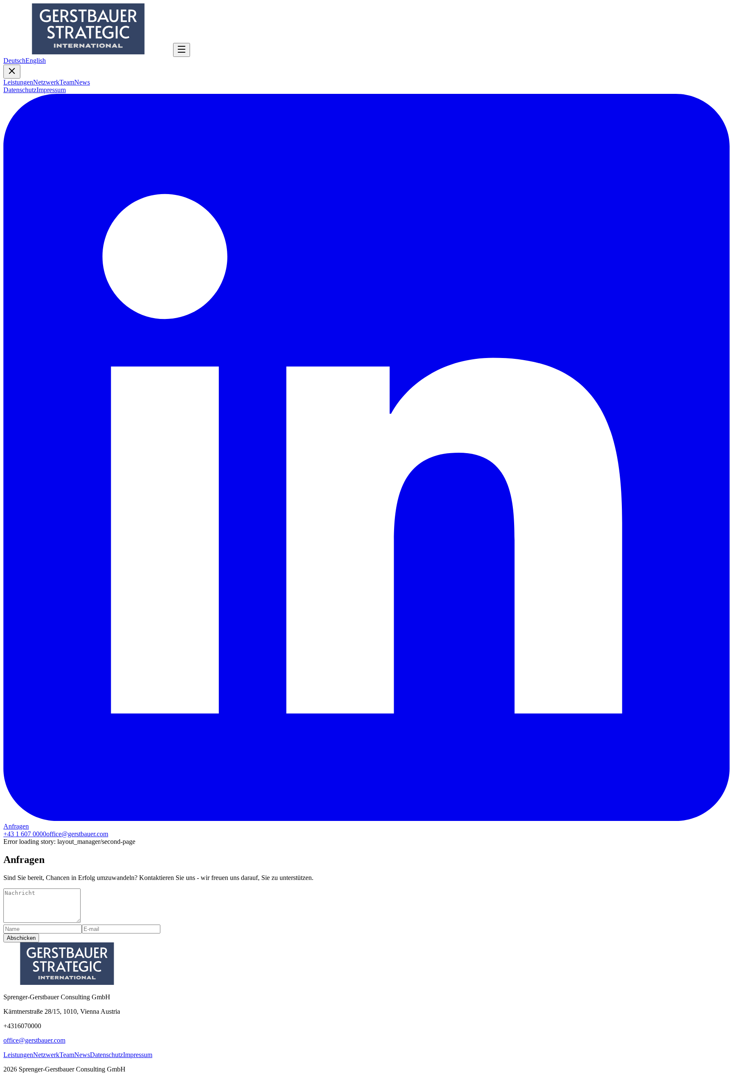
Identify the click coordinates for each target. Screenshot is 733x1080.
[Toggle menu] (181, 50)
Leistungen (18, 82)
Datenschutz (19, 89)
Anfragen (16, 826)
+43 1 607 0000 (24, 833)
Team (66, 82)
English (35, 60)
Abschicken (21, 938)
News (82, 82)
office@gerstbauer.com (77, 833)
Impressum (51, 89)
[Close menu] (11, 72)
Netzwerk (46, 82)
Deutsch (14, 60)
